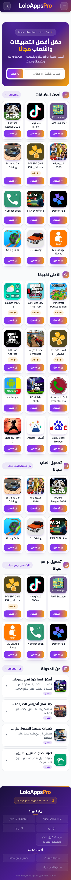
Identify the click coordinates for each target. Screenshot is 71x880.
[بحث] (7, 6)
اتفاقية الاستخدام (18, 818)
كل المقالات (14, 668)
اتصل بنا (19, 828)
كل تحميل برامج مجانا (19, 565)
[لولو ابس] (35, 6)
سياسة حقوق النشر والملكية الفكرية (52, 839)
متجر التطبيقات (52, 857)
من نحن (52, 828)
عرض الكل (13, 94)
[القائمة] (64, 6)
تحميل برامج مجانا (18, 857)
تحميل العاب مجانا (52, 867)
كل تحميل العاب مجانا (19, 466)
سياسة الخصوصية (52, 818)
